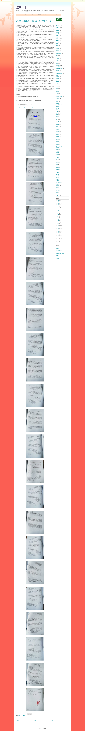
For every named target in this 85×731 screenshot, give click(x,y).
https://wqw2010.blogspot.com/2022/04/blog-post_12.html (27, 98)
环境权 (57, 126)
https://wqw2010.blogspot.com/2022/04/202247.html (26, 102)
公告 (57, 118)
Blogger (41, 728)
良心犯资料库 (58, 53)
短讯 (57, 192)
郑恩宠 (57, 170)
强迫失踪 (57, 60)
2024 (58, 203)
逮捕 (57, 88)
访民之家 (57, 35)
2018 (58, 229)
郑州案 (57, 131)
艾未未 (57, 172)
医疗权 (57, 174)
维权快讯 (57, 32)
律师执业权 (58, 65)
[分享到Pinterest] (31, 714)
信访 (57, 47)
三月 (58, 220)
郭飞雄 (57, 121)
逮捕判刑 (23, 715)
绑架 (57, 99)
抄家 (57, 119)
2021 (58, 225)
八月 (58, 213)
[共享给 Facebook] (30, 714)
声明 (57, 71)
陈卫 (57, 164)
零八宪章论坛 (58, 182)
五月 (58, 217)
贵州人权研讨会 (59, 146)
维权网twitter (58, 248)
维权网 (21, 7)
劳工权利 (57, 80)
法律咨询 (57, 134)
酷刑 (57, 55)
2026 (58, 200)
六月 (58, 216)
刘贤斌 (57, 180)
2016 (58, 232)
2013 (58, 237)
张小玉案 (57, 195)
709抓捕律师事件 (59, 66)
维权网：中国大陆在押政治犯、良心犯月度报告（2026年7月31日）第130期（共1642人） (46, 14)
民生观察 (57, 255)
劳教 (57, 93)
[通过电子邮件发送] (27, 714)
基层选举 (57, 43)
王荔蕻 (57, 157)
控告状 (57, 85)
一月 (58, 223)
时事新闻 (57, 151)
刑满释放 (57, 81)
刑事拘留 (57, 40)
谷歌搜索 (57, 258)
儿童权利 (57, 103)
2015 (58, 234)
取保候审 (57, 91)
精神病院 (57, 108)
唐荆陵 (57, 144)
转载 (57, 101)
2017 (58, 231)
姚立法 (57, 152)
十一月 (58, 208)
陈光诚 (57, 113)
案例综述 (57, 185)
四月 (58, 219)
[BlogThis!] (28, 714)
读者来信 (57, 78)
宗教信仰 (57, 70)
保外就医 (57, 177)
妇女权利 (57, 116)
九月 (58, 211)
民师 (57, 114)
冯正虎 (57, 124)
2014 (58, 235)
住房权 (57, 190)
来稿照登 (57, 137)
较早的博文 (51, 720)
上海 (57, 83)
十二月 (58, 207)
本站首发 (19, 715)
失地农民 (57, 98)
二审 (57, 111)
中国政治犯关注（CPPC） (60, 253)
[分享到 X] (29, 714)
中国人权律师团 (59, 142)
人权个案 (57, 58)
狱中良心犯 (58, 27)
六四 (57, 86)
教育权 (57, 167)
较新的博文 (18, 720)
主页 (35, 720)
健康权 (57, 141)
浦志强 (57, 154)
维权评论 (57, 76)
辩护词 (57, 149)
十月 (58, 210)
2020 (58, 226)
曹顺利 (57, 132)
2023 (58, 204)
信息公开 (57, 106)
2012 (58, 238)
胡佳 (57, 187)
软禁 (57, 63)
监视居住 (57, 136)
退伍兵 (57, 175)
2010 (58, 241)
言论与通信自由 (59, 73)
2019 (58, 228)
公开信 (57, 42)
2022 (58, 206)
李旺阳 (57, 147)
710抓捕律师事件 (59, 104)
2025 (58, 201)
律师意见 (57, 129)
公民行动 (57, 30)
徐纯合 (57, 162)
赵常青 (57, 184)
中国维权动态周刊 (59, 68)
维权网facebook (59, 250)
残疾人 (57, 109)
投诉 (57, 45)
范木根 (57, 169)
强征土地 (57, 75)
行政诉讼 (57, 33)
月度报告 (57, 48)
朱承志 (57, 179)
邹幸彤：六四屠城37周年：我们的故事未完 (23, 14)
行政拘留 (57, 38)
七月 (58, 214)
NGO (57, 159)
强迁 (57, 37)
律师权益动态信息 (59, 96)
